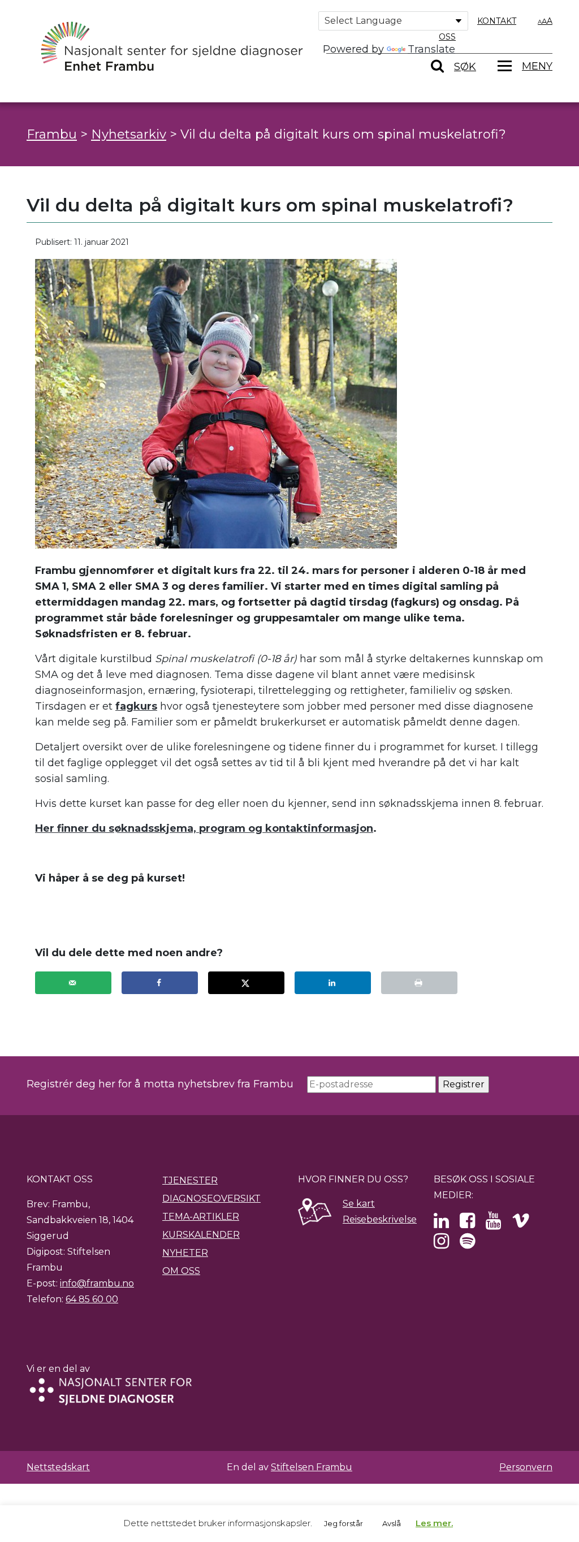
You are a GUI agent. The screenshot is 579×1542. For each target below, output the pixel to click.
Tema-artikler (200, 1216)
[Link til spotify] (467, 1244)
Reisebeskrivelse (380, 1219)
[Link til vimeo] (521, 1224)
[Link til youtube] (493, 1224)
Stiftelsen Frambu (311, 1467)
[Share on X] (246, 982)
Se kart (359, 1203)
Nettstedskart (58, 1467)
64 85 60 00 (92, 1299)
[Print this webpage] (419, 982)
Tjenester (190, 1180)
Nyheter (185, 1252)
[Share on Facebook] (160, 982)
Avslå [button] (391, 1523)
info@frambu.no (97, 1283)
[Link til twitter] (441, 1224)
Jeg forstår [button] (343, 1523)
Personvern (525, 1467)
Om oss (181, 1270)
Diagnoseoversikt (211, 1198)
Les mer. (434, 1523)
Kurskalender (201, 1234)
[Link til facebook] (467, 1224)
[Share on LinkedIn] (333, 982)
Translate (431, 49)
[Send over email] (73, 982)
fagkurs (136, 706)
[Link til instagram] (441, 1244)
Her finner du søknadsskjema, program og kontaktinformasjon (204, 828)
